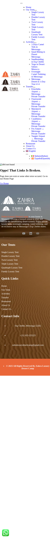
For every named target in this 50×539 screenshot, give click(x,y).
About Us (30, 146)
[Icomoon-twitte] (2, 233)
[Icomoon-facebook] (9, 233)
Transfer (29, 86)
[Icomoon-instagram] (16, 233)
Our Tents (30, 10)
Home (28, 7)
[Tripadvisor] (37, 233)
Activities (30, 42)
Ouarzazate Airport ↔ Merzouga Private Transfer (38, 103)
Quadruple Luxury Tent (36, 33)
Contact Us (31, 148)
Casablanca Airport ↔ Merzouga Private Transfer (38, 122)
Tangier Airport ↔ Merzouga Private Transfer (38, 138)
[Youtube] (23, 233)
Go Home (4, 183)
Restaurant (30, 143)
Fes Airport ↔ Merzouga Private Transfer (38, 131)
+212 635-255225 (28, 335)
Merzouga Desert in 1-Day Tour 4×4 (38, 81)
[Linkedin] (30, 233)
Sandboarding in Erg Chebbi (37, 60)
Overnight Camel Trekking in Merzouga (38, 74)
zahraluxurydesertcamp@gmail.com (28, 345)
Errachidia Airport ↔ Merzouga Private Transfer (38, 93)
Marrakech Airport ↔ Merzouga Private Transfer (38, 112)
